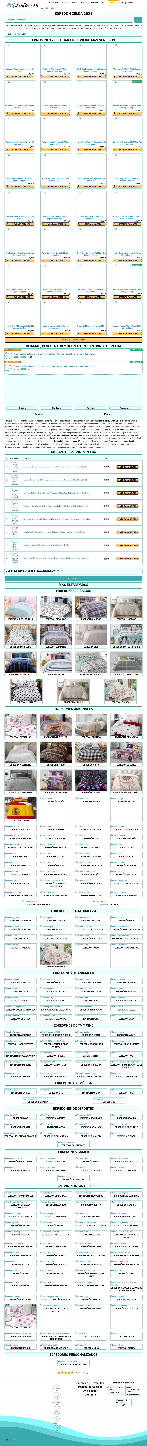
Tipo (104, 3)
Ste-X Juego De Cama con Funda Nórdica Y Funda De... (127, 180)
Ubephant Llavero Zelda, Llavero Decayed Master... (55, 327)
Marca (74, 3)
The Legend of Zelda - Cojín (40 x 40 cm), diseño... (20, 143)
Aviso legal (90, 1390)
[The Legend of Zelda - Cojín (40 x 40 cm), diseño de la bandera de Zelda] (20, 129)
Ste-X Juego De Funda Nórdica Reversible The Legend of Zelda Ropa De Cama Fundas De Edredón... (56, 493)
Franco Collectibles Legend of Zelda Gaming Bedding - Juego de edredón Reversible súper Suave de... (56, 558)
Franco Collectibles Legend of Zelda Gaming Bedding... (127, 107)
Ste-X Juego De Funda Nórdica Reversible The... (55, 107)
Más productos (127, 3)
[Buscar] (138, 20)
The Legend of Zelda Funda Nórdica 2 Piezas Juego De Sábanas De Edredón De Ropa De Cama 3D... (56, 506)
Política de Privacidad (90, 1383)
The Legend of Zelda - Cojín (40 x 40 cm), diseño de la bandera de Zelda (46, 545)
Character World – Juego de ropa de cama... (20, 70)
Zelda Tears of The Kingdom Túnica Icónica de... (91, 180)
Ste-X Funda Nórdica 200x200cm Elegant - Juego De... (19, 180)
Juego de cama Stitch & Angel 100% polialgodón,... (127, 327)
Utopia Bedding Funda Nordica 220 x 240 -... (91, 327)
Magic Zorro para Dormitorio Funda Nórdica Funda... (55, 180)
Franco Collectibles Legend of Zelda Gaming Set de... (56, 143)
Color (43, 3)
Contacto (90, 1394)
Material (65, 3)
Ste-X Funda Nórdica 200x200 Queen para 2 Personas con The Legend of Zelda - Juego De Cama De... (56, 519)
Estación (94, 3)
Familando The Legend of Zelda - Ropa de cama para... (56, 70)
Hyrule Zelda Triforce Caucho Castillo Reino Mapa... (91, 143)
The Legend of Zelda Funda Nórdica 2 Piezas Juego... (127, 70)
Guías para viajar (47, 8)
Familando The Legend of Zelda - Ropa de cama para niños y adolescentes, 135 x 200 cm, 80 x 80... (55, 480)
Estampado (53, 3)
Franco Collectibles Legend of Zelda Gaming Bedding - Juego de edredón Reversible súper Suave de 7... (54, 354)
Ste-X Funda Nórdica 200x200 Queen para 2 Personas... (91, 70)
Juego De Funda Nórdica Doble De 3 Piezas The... (91, 107)
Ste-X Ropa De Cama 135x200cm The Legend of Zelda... (127, 143)
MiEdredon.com (74, 578)
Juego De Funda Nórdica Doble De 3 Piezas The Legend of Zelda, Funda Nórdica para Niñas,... (54, 532)
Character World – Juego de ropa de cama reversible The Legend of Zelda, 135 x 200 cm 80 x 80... (55, 467)
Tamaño (84, 3)
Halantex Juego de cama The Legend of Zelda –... (19, 107)
